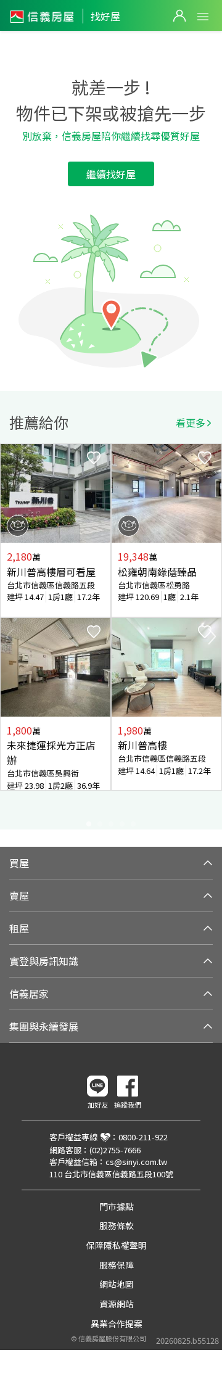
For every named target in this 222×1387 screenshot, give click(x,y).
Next (212, 636)
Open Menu (202, 16)
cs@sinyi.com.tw (136, 1161)
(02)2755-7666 (115, 1150)
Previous (10, 636)
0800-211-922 (143, 1137)
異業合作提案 (116, 1323)
